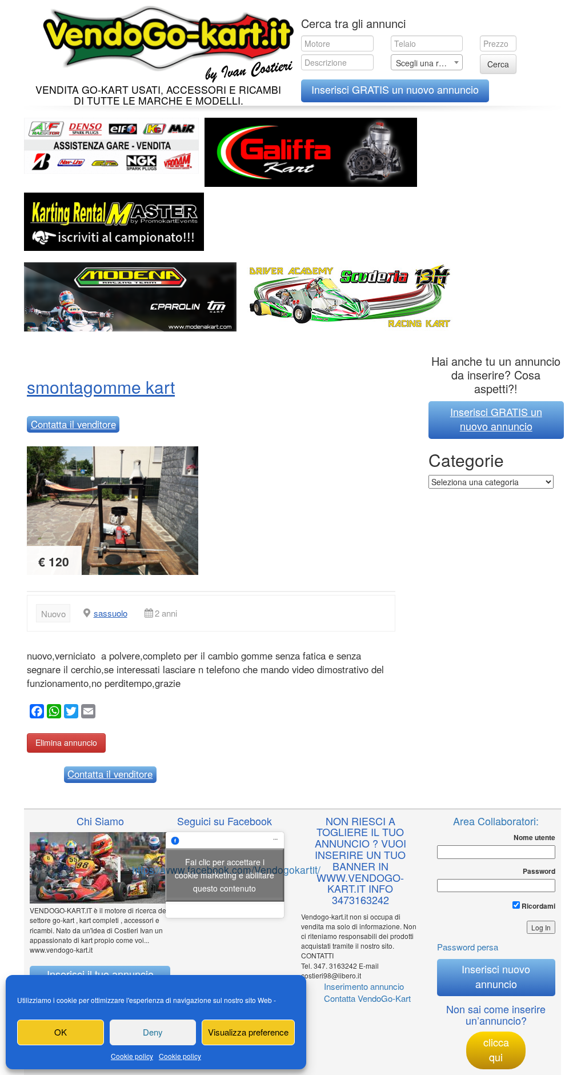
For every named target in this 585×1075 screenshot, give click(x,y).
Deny (153, 1032)
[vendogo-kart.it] (165, 41)
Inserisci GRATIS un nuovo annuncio (395, 89)
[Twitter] (69, 713)
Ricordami (537, 906)
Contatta (73, 424)
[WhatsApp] (52, 713)
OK (60, 1032)
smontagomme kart (101, 386)
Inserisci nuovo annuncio (496, 976)
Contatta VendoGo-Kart (367, 998)
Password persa (467, 947)
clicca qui (496, 1049)
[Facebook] (35, 713)
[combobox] (427, 62)
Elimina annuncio (66, 742)
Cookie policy (132, 1056)
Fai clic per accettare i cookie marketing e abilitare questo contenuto (224, 875)
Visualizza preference (248, 1032)
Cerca (498, 64)
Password (539, 871)
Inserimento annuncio (364, 986)
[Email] (86, 713)
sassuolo (110, 613)
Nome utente (534, 837)
